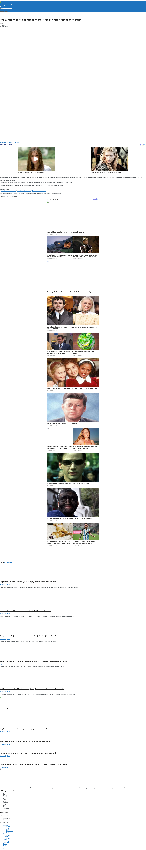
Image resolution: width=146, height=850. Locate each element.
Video (4, 810)
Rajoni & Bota (9, 9)
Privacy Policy (7, 818)
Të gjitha (8, 826)
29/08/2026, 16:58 (5, 692)
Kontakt (5, 820)
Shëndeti (5, 16)
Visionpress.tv (4, 822)
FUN (4, 794)
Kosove (5, 795)
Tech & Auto (6, 808)
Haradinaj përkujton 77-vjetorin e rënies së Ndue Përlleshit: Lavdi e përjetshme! (25, 611)
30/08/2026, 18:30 (5, 614)
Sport (4, 12)
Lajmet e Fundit (7, 5)
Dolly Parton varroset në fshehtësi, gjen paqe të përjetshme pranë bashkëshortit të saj (28, 582)
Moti (4, 798)
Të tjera (5, 17)
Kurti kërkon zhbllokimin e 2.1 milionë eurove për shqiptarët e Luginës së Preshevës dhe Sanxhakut (32, 689)
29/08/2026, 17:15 (5, 664)
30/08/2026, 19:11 (5, 585)
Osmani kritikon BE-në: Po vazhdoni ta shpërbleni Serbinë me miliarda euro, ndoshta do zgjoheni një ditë (33, 661)
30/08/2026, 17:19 (5, 639)
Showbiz (5, 14)
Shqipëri (5, 804)
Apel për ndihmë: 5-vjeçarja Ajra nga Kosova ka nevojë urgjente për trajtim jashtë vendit (28, 636)
